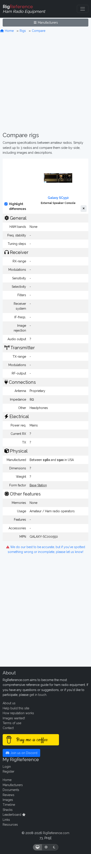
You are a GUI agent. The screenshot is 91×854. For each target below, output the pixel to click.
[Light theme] (46, 847)
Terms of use (12, 723)
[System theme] (37, 847)
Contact (8, 728)
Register (8, 771)
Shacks (8, 810)
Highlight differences (17, 206)
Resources (10, 824)
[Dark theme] (54, 847)
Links (6, 819)
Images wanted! (14, 718)
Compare (38, 31)
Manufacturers (47, 22)
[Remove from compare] (84, 208)
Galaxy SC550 (58, 198)
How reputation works (18, 713)
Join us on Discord (23, 753)
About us (9, 703)
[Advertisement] (45, 82)
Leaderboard (12, 814)
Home (9, 31)
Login (7, 766)
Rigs (23, 31)
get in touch (37, 695)
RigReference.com (56, 833)
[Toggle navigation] (82, 9)
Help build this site (16, 708)
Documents (11, 790)
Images (8, 800)
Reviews (8, 795)
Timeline (9, 804)
